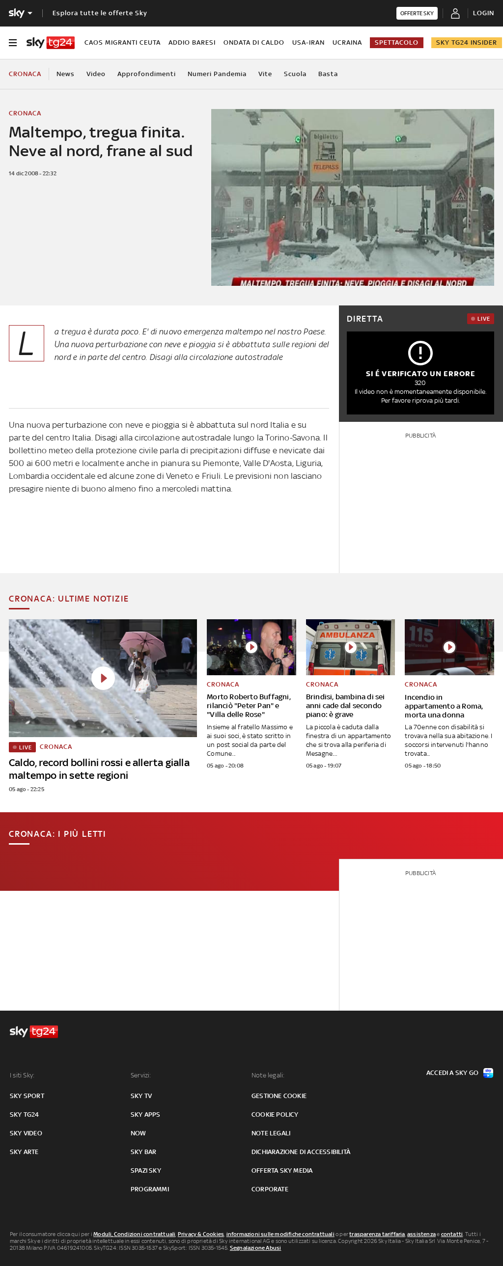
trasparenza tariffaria (377, 1234)
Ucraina (347, 42)
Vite (265, 74)
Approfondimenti (146, 74)
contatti (452, 1234)
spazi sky (146, 1170)
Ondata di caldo (254, 42)
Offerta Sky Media (282, 1170)
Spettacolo (397, 42)
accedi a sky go (452, 1072)
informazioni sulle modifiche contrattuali (280, 1234)
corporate (270, 1189)
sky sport (27, 1096)
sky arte (24, 1152)
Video (96, 74)
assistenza (421, 1234)
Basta (328, 74)
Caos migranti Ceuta (122, 42)
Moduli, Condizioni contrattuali (134, 1234)
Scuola (295, 74)
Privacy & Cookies (201, 1234)
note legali (271, 1133)
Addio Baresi (192, 42)
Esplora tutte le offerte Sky (100, 13)
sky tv (141, 1096)
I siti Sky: (22, 1075)
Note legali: (268, 1075)
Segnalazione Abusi (255, 1247)
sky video (26, 1133)
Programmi (150, 1189)
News (65, 74)
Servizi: (141, 1075)
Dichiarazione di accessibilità (301, 1152)
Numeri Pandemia (217, 74)
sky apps (146, 1114)
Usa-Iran (308, 42)
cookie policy (275, 1114)
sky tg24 (24, 1114)
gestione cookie (279, 1096)
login (483, 13)
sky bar (143, 1152)
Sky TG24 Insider (466, 42)
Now (138, 1133)
